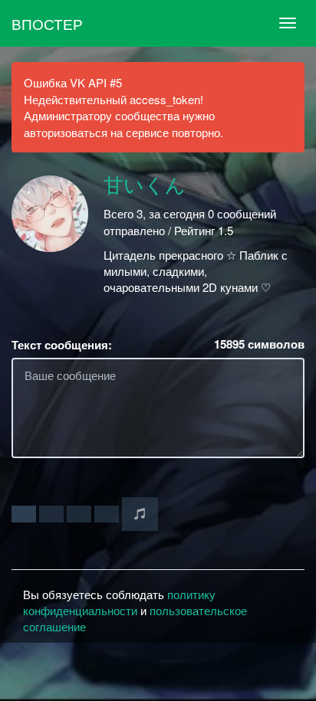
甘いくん (145, 186)
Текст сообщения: (62, 345)
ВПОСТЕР (47, 23)
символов (259, 344)
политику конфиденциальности (119, 602)
